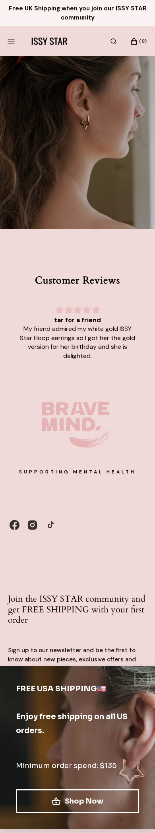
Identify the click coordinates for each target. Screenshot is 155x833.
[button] (113, 41)
